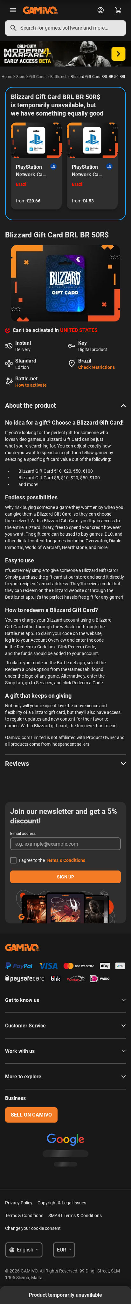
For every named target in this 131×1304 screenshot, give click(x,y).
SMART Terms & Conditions (75, 1215)
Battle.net (58, 76)
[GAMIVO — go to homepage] (40, 10)
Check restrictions (96, 367)
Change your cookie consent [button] (33, 1228)
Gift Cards (37, 76)
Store (20, 76)
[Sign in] (100, 10)
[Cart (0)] (118, 10)
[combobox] (65, 28)
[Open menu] (12, 10)
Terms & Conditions (65, 860)
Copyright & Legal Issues (62, 1202)
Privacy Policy (18, 1202)
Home (7, 76)
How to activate (31, 385)
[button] (65, 405)
